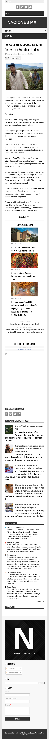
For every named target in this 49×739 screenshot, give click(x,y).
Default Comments (25, 347)
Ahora (9, 36)
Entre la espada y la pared (17, 574)
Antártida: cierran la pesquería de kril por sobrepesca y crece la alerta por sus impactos (22, 559)
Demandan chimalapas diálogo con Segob (24, 324)
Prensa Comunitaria (15, 528)
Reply (8, 54)
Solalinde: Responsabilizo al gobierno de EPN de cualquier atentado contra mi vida (29, 486)
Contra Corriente (14, 572)
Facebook (17, 7)
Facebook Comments (24, 349)
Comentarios (12, 673)
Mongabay (11, 555)
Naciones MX (19, 733)
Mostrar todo (40, 601)
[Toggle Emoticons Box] (6, 354)
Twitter (22, 7)
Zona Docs (11, 587)
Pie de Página (13, 542)
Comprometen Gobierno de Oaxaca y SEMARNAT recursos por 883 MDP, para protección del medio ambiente (24, 331)
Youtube (26, 7)
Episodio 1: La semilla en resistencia (20, 530)
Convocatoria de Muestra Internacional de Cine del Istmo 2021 (23, 276)
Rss (30, 7)
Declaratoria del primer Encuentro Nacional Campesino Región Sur (27, 506)
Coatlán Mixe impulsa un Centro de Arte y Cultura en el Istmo (23, 249)
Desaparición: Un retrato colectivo (20, 589)
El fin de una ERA (13, 545)
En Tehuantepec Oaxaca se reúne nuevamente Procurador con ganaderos (28, 467)
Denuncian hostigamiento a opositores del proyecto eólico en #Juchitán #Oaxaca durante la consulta (29, 449)
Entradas (11, 668)
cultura (14, 54)
